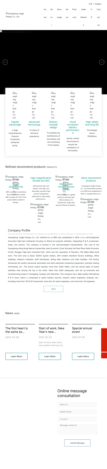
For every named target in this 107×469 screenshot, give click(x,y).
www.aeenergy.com (24, 439)
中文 (90, 4)
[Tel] (104, 343)
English (98, 4)
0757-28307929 (25, 423)
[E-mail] (104, 337)
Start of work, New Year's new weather (51, 331)
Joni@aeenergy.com (23, 443)
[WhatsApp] (104, 331)
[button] (101, 62)
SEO (99, 461)
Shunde (93, 461)
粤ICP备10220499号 (46, 458)
